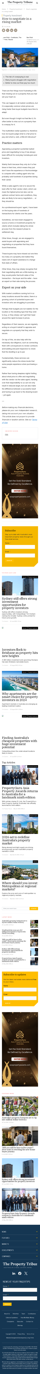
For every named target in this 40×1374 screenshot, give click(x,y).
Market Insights (33, 816)
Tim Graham (5, 621)
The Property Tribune (7, 809)
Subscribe (20, 1321)
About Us (7, 1313)
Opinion (24, 577)
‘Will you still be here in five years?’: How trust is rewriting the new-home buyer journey (14, 941)
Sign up (9, 560)
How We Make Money (27, 1317)
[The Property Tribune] (20, 1265)
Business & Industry (32, 766)
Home (4, 9)
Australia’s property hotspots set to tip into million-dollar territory (14, 921)
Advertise (16, 1313)
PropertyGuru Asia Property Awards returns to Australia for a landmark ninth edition (13, 959)
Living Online (30, 1337)
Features (5, 1237)
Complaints (10, 1321)
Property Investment (16, 9)
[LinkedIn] (13, 1273)
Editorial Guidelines (12, 1317)
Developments (8, 1250)
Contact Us (29, 1321)
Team (23, 1313)
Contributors (32, 1313)
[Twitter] (26, 1273)
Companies (6, 1256)
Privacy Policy (21, 1334)
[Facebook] (20, 1273)
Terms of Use (30, 1334)
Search (33, 908)
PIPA (6, 434)
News (4, 1231)
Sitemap (20, 1325)
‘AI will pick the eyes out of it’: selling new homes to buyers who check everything (14, 931)
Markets (5, 1243)
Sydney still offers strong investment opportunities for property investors (12, 950)
